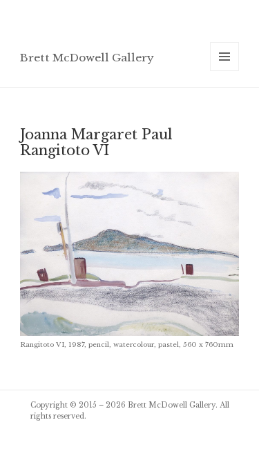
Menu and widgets (225, 70)
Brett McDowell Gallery (87, 57)
